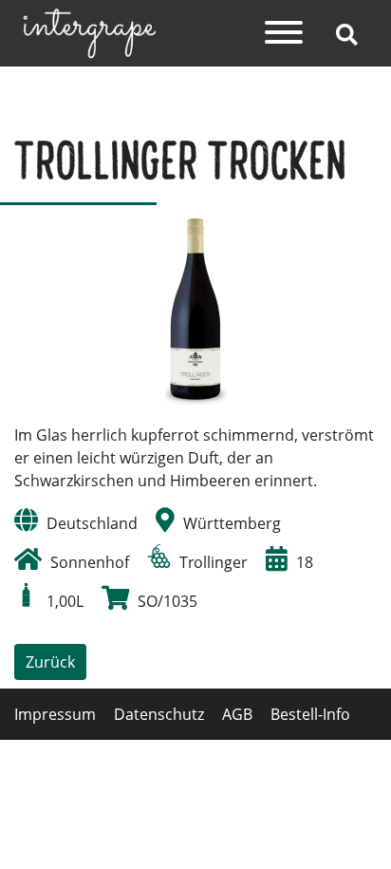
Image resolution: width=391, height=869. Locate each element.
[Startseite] (89, 31)
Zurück (50, 662)
